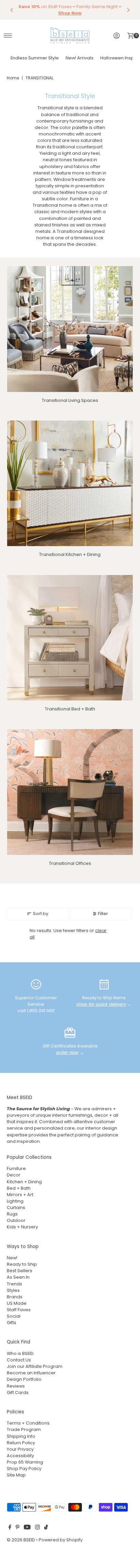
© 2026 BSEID (21, 1540)
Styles (13, 1290)
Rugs (12, 1214)
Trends (14, 1284)
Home (13, 78)
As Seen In (18, 1277)
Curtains (16, 1207)
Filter (103, 913)
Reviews (16, 1386)
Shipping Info (21, 1436)
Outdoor (16, 1220)
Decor (13, 1175)
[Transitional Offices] (70, 792)
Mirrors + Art (20, 1194)
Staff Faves (19, 1310)
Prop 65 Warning (25, 1462)
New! (12, 1258)
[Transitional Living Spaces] (70, 329)
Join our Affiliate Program (35, 1366)
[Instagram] (37, 1528)
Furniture (16, 1168)
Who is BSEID (20, 1353)
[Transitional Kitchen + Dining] (70, 483)
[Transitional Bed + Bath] (70, 638)
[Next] (128, 9)
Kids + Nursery (22, 1227)
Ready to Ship (22, 1264)
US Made (17, 1303)
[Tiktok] (46, 1528)
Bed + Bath (19, 1188)
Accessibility (20, 1456)
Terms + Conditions (28, 1423)
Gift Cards (18, 1392)
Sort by (40, 913)
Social (13, 1316)
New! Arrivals (79, 58)
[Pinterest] (17, 1528)
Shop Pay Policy (24, 1468)
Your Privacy (20, 1449)
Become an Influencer (31, 1373)
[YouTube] (27, 1528)
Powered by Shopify (61, 1540)
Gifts (11, 1322)
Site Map (16, 1475)
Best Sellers (19, 1271)
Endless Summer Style (35, 58)
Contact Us (19, 1360)
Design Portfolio (24, 1379)
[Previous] (12, 9)
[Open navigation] (8, 35)
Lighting (15, 1201)
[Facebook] (9, 1528)
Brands (14, 1297)
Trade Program (24, 1429)
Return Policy (21, 1443)
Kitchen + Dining (24, 1182)
